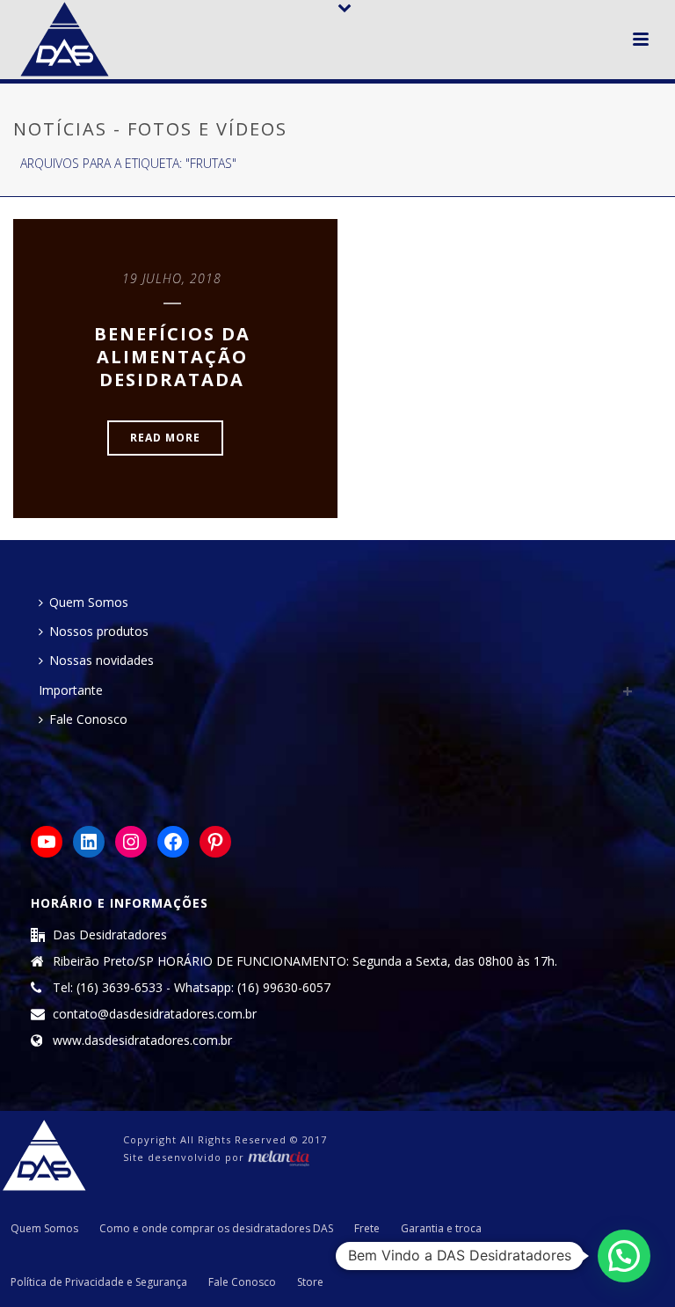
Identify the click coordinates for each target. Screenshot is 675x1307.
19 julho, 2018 (171, 278)
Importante (71, 690)
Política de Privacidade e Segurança (99, 1282)
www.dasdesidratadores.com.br (142, 1040)
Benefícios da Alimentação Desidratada (172, 356)
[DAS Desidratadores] (44, 1154)
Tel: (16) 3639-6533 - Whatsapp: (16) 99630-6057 (191, 988)
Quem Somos (88, 602)
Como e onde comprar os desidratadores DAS (216, 1229)
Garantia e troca (441, 1229)
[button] (624, 1256)
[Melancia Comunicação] (278, 1157)
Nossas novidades (101, 660)
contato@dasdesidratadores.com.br (155, 1014)
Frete (367, 1229)
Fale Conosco (88, 719)
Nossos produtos (99, 631)
